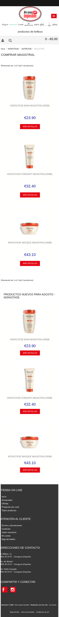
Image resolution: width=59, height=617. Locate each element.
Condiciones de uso (42, 612)
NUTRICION (26, 49)
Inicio (3, 49)
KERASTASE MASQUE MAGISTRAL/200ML (30, 242)
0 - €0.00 (51, 39)
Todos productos (9, 510)
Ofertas (5, 503)
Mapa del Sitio (14, 612)
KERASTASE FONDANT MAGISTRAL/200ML (30, 174)
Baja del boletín (8, 539)
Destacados (7, 500)
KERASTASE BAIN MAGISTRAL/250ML (30, 105)
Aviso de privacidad (27, 612)
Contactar (6, 529)
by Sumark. (53, 605)
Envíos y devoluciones (12, 525)
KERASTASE (13, 49)
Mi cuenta (6, 536)
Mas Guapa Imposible (22, 605)
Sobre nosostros (9, 532)
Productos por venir (10, 507)
